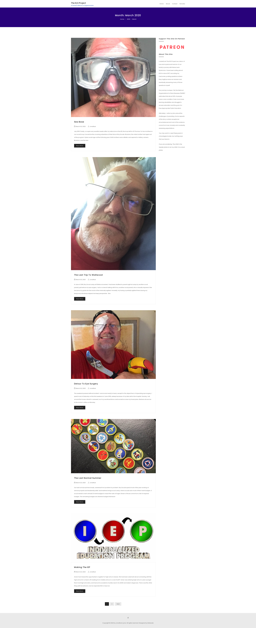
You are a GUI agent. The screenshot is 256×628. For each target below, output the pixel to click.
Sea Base (79, 121)
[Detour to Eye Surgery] (113, 344)
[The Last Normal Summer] (113, 446)
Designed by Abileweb (146, 623)
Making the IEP (82, 567)
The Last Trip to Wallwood (88, 275)
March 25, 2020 (81, 279)
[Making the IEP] (113, 537)
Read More (79, 145)
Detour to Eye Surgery (86, 383)
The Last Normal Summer (87, 478)
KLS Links (182, 4)
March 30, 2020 (81, 126)
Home (162, 4)
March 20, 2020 (81, 388)
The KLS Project (78, 3)
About (168, 4)
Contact (174, 4)
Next (118, 604)
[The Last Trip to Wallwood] (113, 213)
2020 (128, 19)
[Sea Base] (113, 77)
